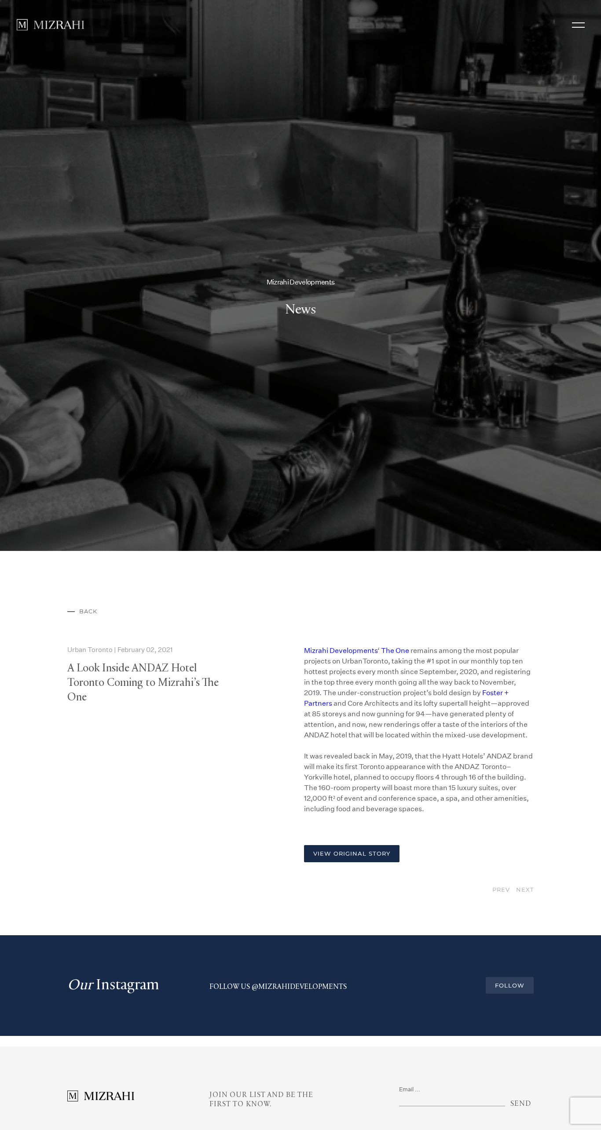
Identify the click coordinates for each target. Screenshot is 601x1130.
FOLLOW (509, 1033)
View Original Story (351, 901)
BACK (88, 659)
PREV (501, 937)
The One (395, 698)
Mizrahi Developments (340, 698)
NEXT (524, 937)
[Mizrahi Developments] (50, 24)
